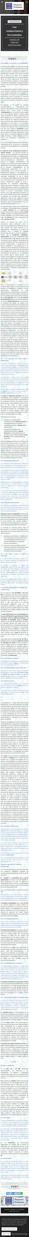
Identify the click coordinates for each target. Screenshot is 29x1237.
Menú (27, 2)
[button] (1, 2)
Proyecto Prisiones (14, 1183)
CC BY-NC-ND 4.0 (6, 1186)
